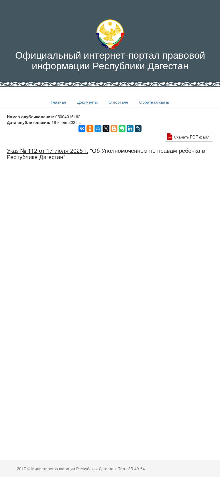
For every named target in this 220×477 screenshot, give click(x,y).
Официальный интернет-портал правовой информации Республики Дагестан (110, 59)
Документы (87, 102)
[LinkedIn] (130, 128)
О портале (118, 102)
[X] (106, 128)
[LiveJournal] (138, 128)
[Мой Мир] (98, 128)
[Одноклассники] (90, 128)
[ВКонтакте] (81, 128)
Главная (58, 102)
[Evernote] (122, 128)
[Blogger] (114, 128)
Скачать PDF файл (191, 137)
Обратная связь (154, 102)
